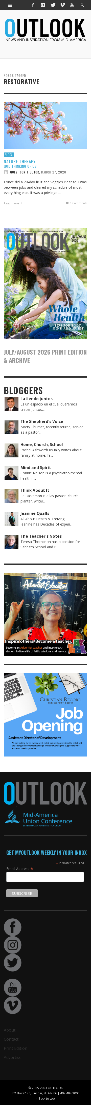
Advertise (12, 1057)
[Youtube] (72, 5)
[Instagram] (43, 5)
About (9, 1030)
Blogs (9, 155)
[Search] (10, 5)
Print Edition (15, 1048)
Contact (11, 1039)
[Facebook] (33, 5)
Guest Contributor (24, 172)
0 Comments (78, 203)
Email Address (19, 868)
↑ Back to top (45, 1098)
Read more (12, 203)
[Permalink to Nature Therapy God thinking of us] (45, 124)
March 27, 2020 (53, 172)
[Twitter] (52, 5)
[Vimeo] (62, 5)
